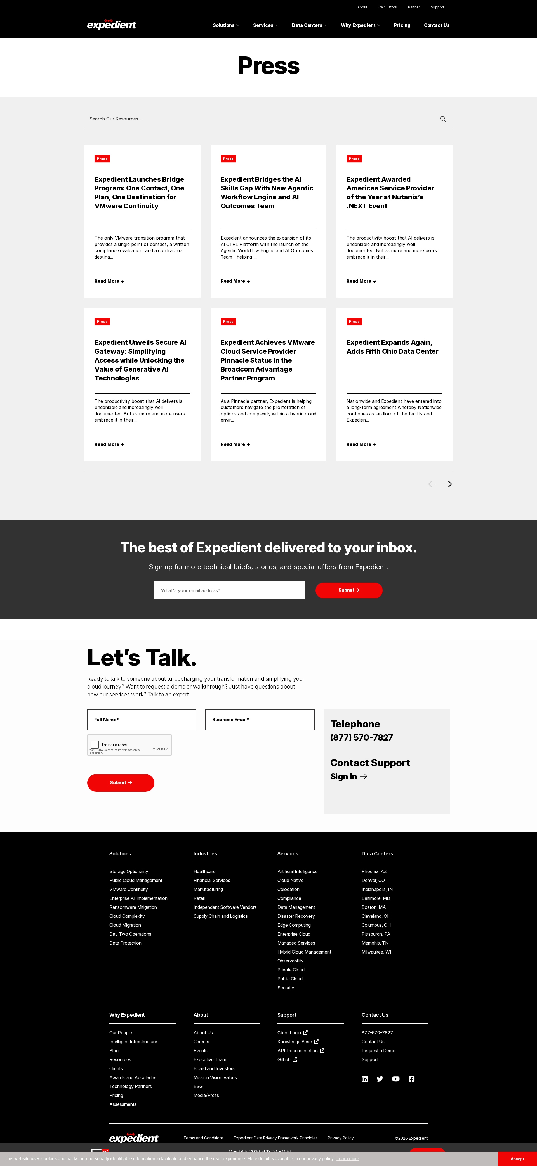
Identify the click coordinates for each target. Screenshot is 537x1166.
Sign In (344, 776)
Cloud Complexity (127, 916)
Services (264, 25)
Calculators (387, 7)
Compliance (289, 898)
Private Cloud (291, 970)
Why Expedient (359, 25)
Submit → (349, 590)
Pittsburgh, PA (376, 934)
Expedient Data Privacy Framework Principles (276, 1138)
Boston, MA (374, 907)
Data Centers (308, 25)
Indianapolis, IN (377, 889)
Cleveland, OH (376, 916)
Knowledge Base (295, 1041)
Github (284, 1059)
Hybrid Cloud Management (304, 952)
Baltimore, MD (376, 898)
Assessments (122, 1104)
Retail (199, 898)
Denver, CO (373, 880)
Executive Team (210, 1059)
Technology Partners (130, 1086)
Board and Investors (214, 1068)
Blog (114, 1050)
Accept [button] (517, 1158)
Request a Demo (378, 1050)
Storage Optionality (128, 871)
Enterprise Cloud (293, 934)
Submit (118, 782)
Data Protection (125, 943)
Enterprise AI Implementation (138, 898)
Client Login (289, 1032)
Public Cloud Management (135, 880)
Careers (201, 1041)
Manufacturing (208, 889)
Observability (290, 961)
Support (437, 7)
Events (201, 1050)
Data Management (296, 907)
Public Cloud (290, 978)
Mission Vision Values (215, 1077)
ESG (198, 1086)
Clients (116, 1068)
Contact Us (437, 25)
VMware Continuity (128, 889)
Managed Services (296, 943)
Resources (120, 1059)
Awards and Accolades (132, 1077)
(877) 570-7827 (361, 737)
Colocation (288, 889)
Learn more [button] (347, 1158)
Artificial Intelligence (297, 871)
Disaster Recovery (296, 916)
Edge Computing (294, 925)
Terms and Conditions (203, 1138)
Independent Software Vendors (225, 907)
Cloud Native (290, 880)
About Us (203, 1032)
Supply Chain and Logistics (221, 916)
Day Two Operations (130, 934)
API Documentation (298, 1050)
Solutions (224, 25)
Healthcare (205, 871)
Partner (414, 7)
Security (285, 987)
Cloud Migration (125, 925)
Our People (120, 1032)
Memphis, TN (375, 943)
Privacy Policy (341, 1138)
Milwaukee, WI (376, 952)
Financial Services (212, 880)
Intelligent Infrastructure (133, 1041)
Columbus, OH (376, 925)
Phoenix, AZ (374, 871)
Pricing (402, 25)
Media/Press (206, 1095)
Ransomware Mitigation (133, 907)
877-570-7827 (377, 1032)
